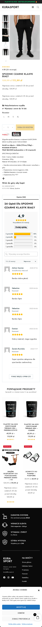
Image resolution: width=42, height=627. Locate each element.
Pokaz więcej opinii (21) (21, 376)
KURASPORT (10, 7)
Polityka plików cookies (14, 624)
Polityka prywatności (27, 624)
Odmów (21, 613)
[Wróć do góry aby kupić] (3, 178)
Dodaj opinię (21, 227)
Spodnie (17, 188)
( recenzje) (9, 69)
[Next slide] (6, 61)
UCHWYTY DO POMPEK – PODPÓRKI (31, 473)
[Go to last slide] (6, 16)
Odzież (12, 188)
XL (18, 116)
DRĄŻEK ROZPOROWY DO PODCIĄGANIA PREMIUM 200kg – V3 (11, 475)
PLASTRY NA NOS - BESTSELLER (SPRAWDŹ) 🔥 (21, 2)
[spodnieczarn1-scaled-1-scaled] (25, 37)
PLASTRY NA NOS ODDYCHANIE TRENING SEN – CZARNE (31, 427)
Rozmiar (5, 112)
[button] (39, 590)
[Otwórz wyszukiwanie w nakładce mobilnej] (38, 7)
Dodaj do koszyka (25, 127)
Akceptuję (21, 607)
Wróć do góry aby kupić (13, 183)
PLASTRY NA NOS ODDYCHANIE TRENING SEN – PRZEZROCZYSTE (10, 427)
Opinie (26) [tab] (21, 197)
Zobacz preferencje (21, 619)
